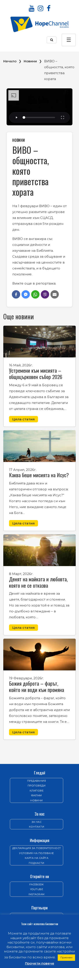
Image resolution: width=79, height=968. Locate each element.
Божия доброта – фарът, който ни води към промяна (36, 686)
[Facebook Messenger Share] (26, 294)
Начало (9, 61)
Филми (36, 795)
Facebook (36, 884)
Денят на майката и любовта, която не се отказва (38, 582)
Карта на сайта (36, 858)
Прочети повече (39, 963)
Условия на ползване (36, 853)
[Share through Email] (54, 294)
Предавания (36, 780)
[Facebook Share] (16, 294)
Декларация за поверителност (36, 848)
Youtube (36, 889)
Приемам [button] (66, 957)
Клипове (36, 790)
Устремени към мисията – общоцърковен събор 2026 (35, 373)
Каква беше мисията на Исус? (39, 475)
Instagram (36, 894)
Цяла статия (23, 419)
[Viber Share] (45, 294)
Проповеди (36, 785)
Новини (30, 61)
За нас (37, 821)
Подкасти (36, 863)
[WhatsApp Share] (35, 294)
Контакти (36, 826)
